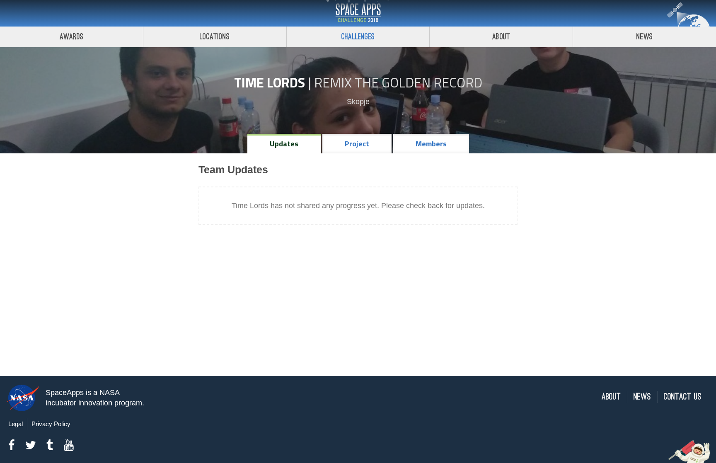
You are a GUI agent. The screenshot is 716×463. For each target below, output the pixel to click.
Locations (215, 36)
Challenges (358, 36)
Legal (15, 423)
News (644, 36)
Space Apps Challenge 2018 (358, 13)
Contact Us (682, 397)
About (501, 36)
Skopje (358, 101)
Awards (71, 36)
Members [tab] (431, 143)
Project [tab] (357, 143)
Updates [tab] (284, 143)
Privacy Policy (50, 423)
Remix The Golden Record (398, 82)
